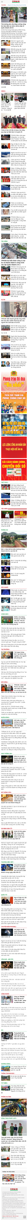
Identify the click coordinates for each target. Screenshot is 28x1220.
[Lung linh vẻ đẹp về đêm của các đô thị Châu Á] (14, 1106)
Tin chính (4, 241)
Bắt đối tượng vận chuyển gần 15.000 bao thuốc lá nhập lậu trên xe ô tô (18, 50)
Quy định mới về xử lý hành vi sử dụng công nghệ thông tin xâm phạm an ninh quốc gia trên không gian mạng (14, 1015)
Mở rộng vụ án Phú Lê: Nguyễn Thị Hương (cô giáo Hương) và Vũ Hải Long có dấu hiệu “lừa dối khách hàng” (13, 853)
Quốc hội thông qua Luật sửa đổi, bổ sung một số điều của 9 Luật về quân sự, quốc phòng (18, 66)
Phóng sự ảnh (6, 1096)
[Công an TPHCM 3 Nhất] (14, 380)
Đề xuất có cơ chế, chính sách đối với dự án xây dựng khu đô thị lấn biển (18, 277)
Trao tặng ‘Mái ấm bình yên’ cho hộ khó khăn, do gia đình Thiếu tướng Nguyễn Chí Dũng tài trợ (18, 1088)
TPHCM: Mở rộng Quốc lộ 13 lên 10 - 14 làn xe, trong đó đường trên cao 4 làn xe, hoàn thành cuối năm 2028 (14, 83)
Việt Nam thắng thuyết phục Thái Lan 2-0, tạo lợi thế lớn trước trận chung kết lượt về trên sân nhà (18, 487)
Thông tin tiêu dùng (8, 1171)
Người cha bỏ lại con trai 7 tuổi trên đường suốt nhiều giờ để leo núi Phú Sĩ (18, 154)
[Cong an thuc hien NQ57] (14, 424)
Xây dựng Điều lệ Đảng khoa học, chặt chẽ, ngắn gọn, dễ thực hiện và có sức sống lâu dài (7, 522)
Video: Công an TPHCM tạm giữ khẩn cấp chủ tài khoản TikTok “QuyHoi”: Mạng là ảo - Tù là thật (18, 1149)
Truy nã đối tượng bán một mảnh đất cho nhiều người (18, 211)
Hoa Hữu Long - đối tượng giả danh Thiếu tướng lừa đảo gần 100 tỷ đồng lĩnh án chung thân (13, 636)
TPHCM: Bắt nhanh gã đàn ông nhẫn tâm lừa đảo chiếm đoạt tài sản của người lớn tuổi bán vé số (13, 629)
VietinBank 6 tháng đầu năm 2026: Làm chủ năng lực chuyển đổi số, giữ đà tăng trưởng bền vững (13, 743)
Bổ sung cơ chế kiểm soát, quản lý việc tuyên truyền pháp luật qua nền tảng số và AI (19, 74)
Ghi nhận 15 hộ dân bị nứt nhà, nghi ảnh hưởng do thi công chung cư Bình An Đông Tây (13, 818)
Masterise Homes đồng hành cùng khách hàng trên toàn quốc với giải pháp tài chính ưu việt (13, 812)
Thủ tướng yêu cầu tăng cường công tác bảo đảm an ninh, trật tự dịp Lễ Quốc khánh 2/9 (13, 26)
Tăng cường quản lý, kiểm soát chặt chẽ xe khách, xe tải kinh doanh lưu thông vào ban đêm (13, 787)
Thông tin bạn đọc (8, 1073)
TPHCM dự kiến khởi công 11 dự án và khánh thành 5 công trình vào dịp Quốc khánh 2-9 (13, 263)
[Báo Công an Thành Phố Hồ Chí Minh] (16, 1)
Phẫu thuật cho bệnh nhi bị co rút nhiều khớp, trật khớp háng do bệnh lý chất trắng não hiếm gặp (18, 592)
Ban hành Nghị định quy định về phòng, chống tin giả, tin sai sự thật (18, 1157)
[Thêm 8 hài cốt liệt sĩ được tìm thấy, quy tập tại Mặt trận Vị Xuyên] (14, 120)
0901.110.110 (15, 1216)
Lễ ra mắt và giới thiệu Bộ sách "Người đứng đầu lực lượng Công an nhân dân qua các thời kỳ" (13, 974)
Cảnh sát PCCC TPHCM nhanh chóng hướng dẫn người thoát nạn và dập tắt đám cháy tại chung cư (13, 708)
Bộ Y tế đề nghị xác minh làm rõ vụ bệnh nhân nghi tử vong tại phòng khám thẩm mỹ (18, 601)
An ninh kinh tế (6, 828)
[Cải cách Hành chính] (14, 469)
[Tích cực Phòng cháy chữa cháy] (14, 402)
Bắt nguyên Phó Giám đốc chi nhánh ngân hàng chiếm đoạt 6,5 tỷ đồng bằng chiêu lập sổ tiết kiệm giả (13, 737)
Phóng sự (4, 530)
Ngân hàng (5, 717)
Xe (2, 1030)
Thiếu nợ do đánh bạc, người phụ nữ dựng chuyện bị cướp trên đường (19, 204)
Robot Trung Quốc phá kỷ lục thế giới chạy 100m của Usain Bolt (19, 187)
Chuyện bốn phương (8, 926)
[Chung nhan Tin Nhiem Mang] (9, 1217)
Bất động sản (6, 792)
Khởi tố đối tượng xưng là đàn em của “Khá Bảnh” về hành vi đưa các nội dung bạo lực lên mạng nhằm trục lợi (13, 329)
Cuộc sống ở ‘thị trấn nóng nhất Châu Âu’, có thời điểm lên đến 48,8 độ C (18, 236)
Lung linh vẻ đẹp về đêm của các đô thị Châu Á (13, 1115)
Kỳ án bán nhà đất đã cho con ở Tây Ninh (18, 1077)
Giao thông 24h (6, 753)
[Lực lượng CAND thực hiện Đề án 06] (14, 447)
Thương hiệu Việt (7, 862)
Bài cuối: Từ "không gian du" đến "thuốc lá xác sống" (18, 581)
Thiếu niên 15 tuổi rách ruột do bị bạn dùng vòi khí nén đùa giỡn (19, 608)
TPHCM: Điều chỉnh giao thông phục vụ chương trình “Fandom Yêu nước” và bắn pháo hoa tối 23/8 (13, 702)
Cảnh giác (5, 614)
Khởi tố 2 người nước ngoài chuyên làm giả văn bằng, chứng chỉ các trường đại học (18, 43)
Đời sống (4, 682)
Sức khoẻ (4, 587)
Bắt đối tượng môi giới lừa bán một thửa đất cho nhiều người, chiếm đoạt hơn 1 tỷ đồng (19, 58)
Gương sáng (5, 1063)
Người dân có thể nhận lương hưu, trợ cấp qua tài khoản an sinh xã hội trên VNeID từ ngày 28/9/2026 (13, 1009)
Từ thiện (4, 1083)
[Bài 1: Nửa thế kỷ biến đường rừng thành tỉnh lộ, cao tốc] (14, 539)
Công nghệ (5, 994)
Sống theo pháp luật (9, 1118)
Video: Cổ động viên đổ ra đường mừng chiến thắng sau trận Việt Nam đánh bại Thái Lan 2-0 (19, 503)
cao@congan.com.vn (9, 1212)
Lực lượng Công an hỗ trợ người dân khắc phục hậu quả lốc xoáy (18, 1068)
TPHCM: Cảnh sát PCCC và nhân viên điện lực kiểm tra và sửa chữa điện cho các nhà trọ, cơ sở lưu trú (19, 195)
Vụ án (3, 299)
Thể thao (4, 482)
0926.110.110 (9, 1216)
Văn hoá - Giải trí (7, 959)
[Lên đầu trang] (24, 1217)
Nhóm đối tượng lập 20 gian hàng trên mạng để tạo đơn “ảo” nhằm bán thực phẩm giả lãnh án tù (14, 667)
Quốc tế (4, 894)
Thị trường (5, 649)
